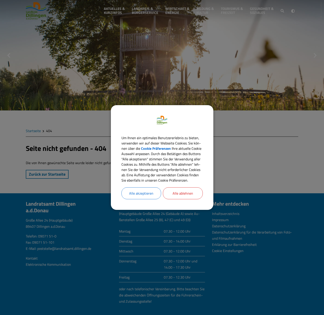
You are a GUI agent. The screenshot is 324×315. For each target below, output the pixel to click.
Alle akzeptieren (141, 193)
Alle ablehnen (183, 193)
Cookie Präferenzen (156, 148)
